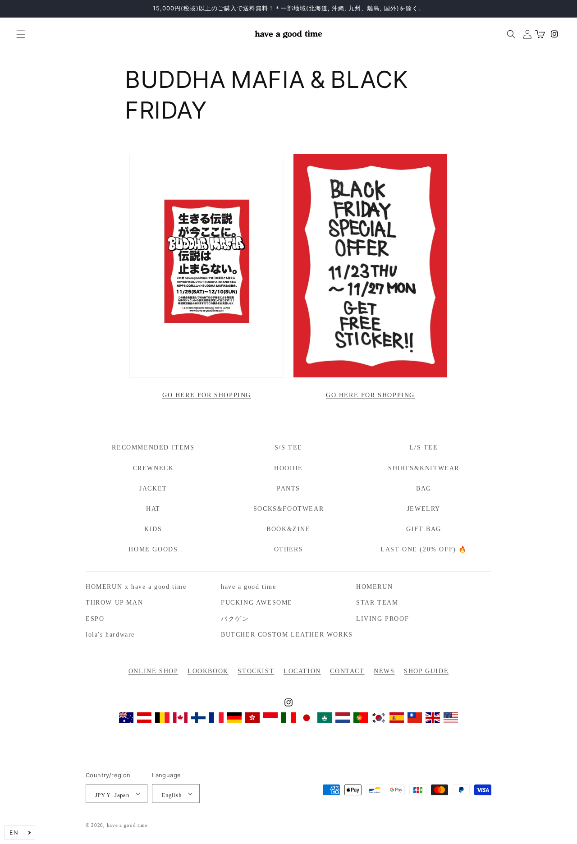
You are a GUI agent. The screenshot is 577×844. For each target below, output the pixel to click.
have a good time (248, 586)
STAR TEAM (377, 602)
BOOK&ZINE (288, 529)
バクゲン (235, 618)
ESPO (95, 618)
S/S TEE (288, 447)
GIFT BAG (423, 529)
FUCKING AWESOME (257, 602)
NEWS (384, 671)
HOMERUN (374, 586)
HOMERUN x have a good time (136, 586)
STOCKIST (256, 671)
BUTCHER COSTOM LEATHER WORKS (287, 634)
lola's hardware (110, 634)
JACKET (153, 488)
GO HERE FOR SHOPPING (206, 395)
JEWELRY (423, 508)
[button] (17, 34)
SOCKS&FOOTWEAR (288, 508)
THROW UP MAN (114, 602)
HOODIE (288, 468)
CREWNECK (153, 468)
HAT (153, 508)
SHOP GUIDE (426, 671)
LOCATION (302, 671)
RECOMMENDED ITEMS (153, 447)
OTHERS (288, 549)
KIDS (153, 529)
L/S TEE (423, 447)
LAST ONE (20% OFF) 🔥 (423, 549)
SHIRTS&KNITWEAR (423, 468)
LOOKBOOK (208, 671)
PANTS (288, 488)
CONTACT (347, 671)
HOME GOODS (153, 549)
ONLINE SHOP (153, 671)
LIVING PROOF (382, 618)
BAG (423, 488)
